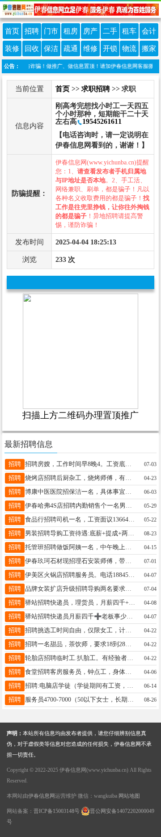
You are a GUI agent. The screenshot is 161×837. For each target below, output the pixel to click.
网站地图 (129, 796)
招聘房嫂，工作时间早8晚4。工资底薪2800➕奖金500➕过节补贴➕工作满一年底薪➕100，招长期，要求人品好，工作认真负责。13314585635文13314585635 (81, 464)
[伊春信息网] (80, 9)
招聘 (32, 31)
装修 (12, 48)
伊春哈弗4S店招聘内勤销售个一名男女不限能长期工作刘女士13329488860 (81, 505)
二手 (110, 31)
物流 (129, 48)
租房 (71, 31)
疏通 (71, 48)
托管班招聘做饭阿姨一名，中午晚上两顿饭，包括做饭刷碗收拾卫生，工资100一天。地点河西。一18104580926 (81, 547)
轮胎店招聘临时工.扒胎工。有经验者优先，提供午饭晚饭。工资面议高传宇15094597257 (81, 658)
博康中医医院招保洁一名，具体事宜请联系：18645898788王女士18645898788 (81, 491)
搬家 (149, 48)
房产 (90, 31)
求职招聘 (95, 89)
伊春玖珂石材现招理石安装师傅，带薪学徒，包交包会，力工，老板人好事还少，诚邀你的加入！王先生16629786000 (81, 561)
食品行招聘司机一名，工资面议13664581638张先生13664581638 (81, 519)
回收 (32, 48)
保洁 (51, 48)
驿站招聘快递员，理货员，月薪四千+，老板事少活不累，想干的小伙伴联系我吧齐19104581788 (81, 602)
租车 (129, 31)
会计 (149, 31)
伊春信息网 (41, 796)
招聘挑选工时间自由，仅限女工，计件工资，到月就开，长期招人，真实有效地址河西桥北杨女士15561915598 (81, 630)
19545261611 (102, 121)
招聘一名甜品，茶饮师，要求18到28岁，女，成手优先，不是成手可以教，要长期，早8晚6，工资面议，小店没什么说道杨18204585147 (81, 644)
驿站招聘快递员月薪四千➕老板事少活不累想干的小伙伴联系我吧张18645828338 (81, 616)
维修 (90, 48)
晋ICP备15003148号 (57, 811)
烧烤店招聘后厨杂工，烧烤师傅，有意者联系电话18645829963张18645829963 (81, 478)
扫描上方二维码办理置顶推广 (80, 415)
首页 (12, 31)
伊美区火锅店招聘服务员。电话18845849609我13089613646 (81, 575)
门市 (51, 31)
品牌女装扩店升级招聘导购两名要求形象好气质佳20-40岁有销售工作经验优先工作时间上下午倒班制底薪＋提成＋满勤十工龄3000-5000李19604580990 (81, 588)
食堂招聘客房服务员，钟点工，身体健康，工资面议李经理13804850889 (81, 672)
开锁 (110, 48)
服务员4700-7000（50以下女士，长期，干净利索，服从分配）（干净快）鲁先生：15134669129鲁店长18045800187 (81, 699)
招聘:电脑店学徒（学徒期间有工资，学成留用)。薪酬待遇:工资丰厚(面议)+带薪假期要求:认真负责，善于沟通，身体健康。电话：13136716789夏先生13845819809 (81, 685)
